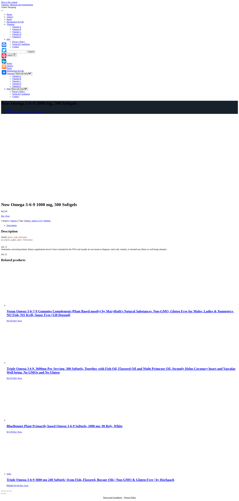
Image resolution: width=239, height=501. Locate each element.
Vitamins (10, 24)
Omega (27, 221)
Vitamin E (16, 37)
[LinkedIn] (4, 61)
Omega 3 (14, 221)
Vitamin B (16, 29)
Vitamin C (16, 32)
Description (12, 225)
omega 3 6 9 (37, 221)
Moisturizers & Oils (15, 22)
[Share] (4, 72)
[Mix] (4, 67)
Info (8, 39)
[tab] (122, 225)
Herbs (9, 19)
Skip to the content (9, 2)
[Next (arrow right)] (5, 493)
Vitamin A (16, 27)
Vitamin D (16, 34)
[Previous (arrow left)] (2, 493)
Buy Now (5, 216)
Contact (15, 47)
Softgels (46, 221)
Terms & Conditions (21, 44)
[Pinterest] (4, 56)
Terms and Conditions (112, 497)
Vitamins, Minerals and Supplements (17, 5)
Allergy (10, 17)
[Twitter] (4, 50)
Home (9, 14)
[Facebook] (4, 44)
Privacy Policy (18, 42)
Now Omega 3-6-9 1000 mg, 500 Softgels (25, 112)
